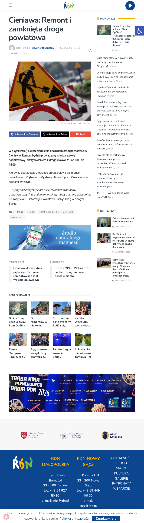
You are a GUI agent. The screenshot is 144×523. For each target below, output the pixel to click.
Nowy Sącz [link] (17, 217)
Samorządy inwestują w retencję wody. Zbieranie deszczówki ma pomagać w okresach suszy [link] (123, 267)
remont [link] (31, 211)
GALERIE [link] (121, 478)
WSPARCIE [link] (121, 488)
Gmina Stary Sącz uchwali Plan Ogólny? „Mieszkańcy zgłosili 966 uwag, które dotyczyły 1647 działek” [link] (18, 322)
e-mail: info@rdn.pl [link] (55, 501)
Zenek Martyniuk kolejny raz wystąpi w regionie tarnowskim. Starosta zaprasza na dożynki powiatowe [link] (17, 353)
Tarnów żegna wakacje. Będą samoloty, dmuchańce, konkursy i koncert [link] (62, 353)
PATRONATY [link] (121, 483)
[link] (139, 31)
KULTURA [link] (121, 473)
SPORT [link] (121, 468)
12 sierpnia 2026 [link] (122, 227)
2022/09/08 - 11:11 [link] (69, 48)
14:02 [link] (111, 197)
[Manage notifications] (6, 516)
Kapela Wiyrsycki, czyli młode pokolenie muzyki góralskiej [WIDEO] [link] (82, 322)
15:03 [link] (130, 134)
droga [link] (19, 211)
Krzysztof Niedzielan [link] (42, 48)
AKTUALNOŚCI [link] (18, 53)
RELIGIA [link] (121, 463)
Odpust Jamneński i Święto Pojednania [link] (123, 220)
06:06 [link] (120, 81)
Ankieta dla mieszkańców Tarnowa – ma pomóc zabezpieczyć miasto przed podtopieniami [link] (84, 353)
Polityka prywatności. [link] (74, 518)
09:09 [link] (116, 50)
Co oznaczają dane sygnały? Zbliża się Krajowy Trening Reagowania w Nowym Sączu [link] (62, 322)
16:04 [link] (114, 115)
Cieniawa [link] (68, 211)
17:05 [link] (111, 96)
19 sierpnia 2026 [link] (122, 252)
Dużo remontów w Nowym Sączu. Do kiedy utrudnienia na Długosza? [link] (40, 322)
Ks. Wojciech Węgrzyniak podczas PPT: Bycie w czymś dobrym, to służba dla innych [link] (123, 241)
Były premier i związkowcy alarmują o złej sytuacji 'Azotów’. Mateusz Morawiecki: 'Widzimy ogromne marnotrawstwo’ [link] (40, 353)
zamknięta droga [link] (49, 211)
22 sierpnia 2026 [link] (122, 281)
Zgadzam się (106, 518)
